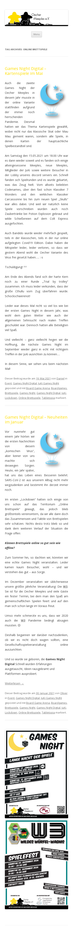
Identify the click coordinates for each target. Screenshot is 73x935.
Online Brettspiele (29, 398)
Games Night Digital (25, 383)
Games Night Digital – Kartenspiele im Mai (25, 71)
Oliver (64, 693)
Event (8, 383)
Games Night (27, 393)
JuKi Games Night (48, 383)
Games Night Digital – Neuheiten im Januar (36, 419)
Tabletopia (48, 398)
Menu (36, 34)
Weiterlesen (14, 683)
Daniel (60, 378)
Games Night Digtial (48, 393)
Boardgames (59, 388)
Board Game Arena (38, 388)
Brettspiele (11, 393)
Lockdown (11, 398)
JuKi (64, 393)
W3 (65, 586)
